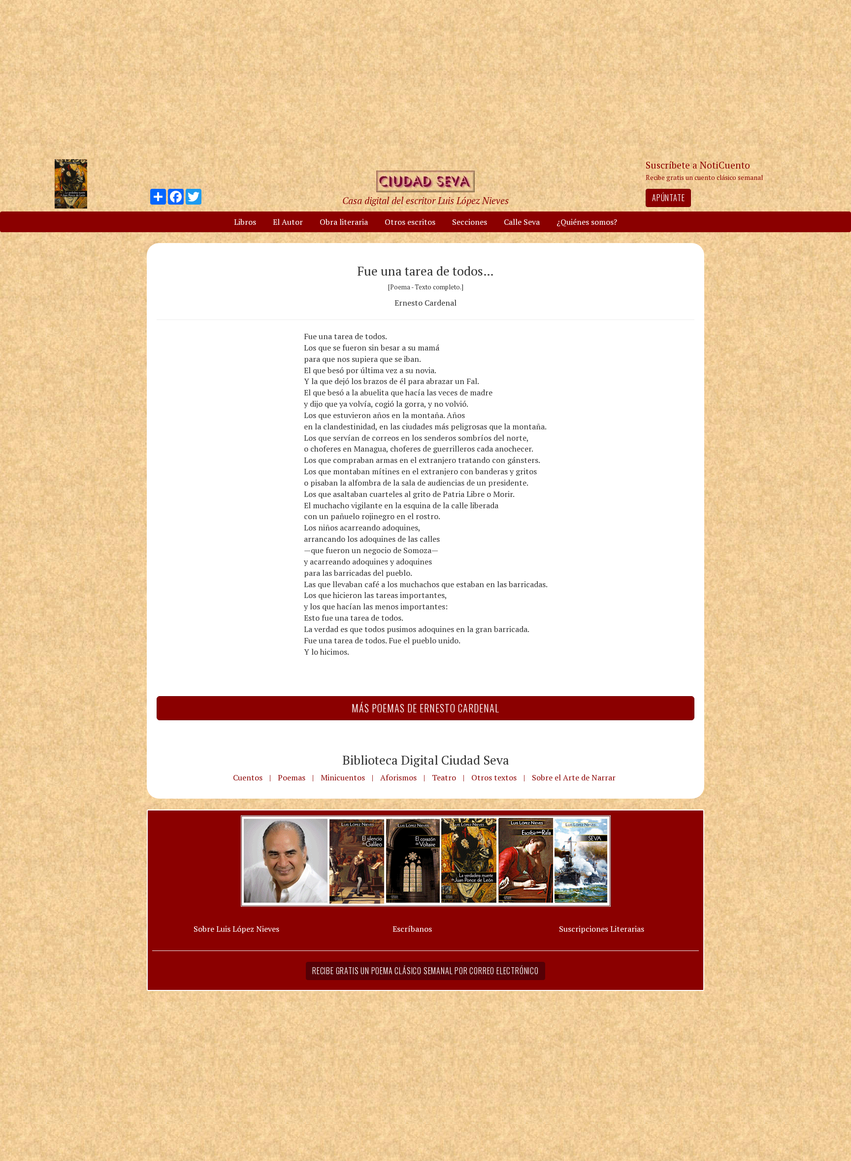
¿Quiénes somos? (586, 221)
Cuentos (247, 777)
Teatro (444, 777)
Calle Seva (522, 221)
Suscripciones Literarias (601, 928)
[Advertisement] (425, 79)
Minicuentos (343, 777)
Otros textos (494, 777)
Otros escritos (410, 221)
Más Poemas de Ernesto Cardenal (425, 708)
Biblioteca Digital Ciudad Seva (425, 759)
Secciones (469, 221)
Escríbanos (412, 928)
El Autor (288, 221)
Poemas (291, 777)
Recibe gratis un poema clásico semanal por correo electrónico (425, 971)
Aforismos (398, 777)
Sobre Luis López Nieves (236, 928)
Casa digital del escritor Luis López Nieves (425, 200)
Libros (245, 221)
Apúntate (668, 198)
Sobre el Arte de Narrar (574, 777)
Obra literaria (344, 221)
